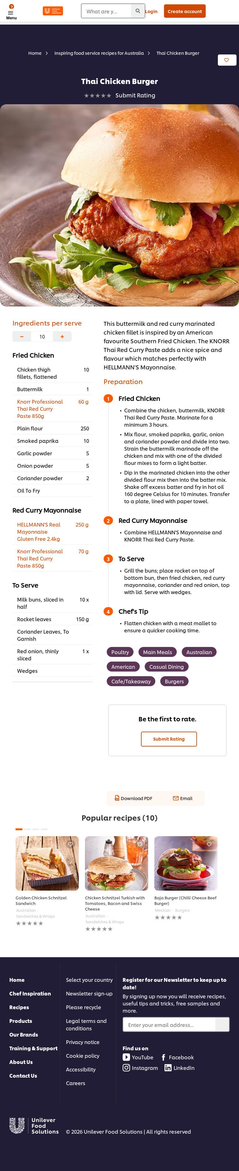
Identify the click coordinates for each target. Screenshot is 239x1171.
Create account (185, 11)
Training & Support (33, 1048)
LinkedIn (184, 1067)
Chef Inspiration (30, 993)
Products (20, 1020)
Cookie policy (82, 1055)
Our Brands (23, 1034)
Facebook (181, 1057)
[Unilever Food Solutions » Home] (53, 11)
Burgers (174, 681)
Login (151, 11)
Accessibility (81, 1069)
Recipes (19, 1006)
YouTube (142, 1057)
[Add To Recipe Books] (227, 60)
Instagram (145, 1067)
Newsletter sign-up (89, 993)
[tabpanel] (47, 881)
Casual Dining (166, 666)
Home (17, 979)
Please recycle (83, 1006)
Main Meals (157, 651)
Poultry (120, 651)
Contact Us (23, 1075)
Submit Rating (169, 739)
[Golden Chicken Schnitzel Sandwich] (47, 863)
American (123, 666)
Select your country (89, 979)
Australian (199, 651)
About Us (21, 1061)
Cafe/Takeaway (131, 681)
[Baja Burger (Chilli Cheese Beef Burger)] (186, 863)
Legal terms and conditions (86, 1024)
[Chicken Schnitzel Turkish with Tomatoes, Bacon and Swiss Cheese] (116, 863)
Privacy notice (83, 1041)
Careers (75, 1082)
